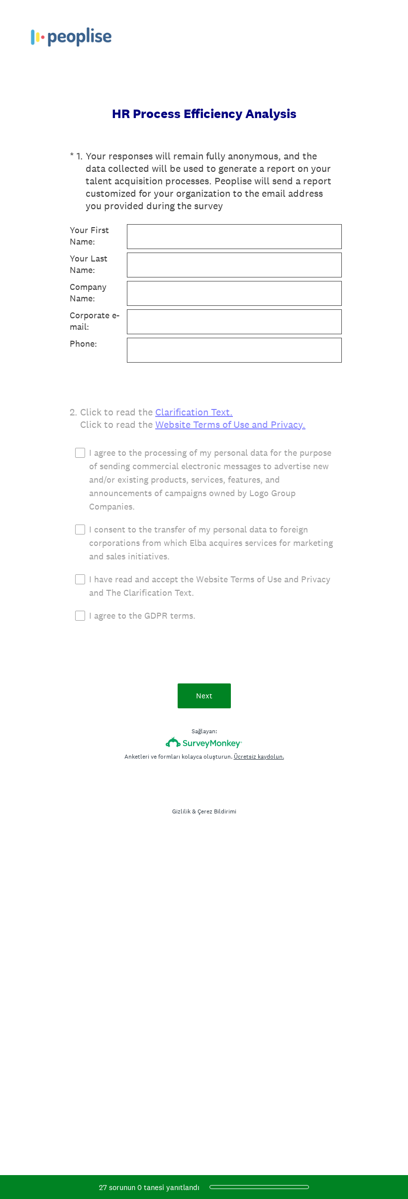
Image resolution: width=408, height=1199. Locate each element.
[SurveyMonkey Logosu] (204, 742)
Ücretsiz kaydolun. (259, 757)
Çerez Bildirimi (217, 811)
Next (204, 695)
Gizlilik (181, 811)
